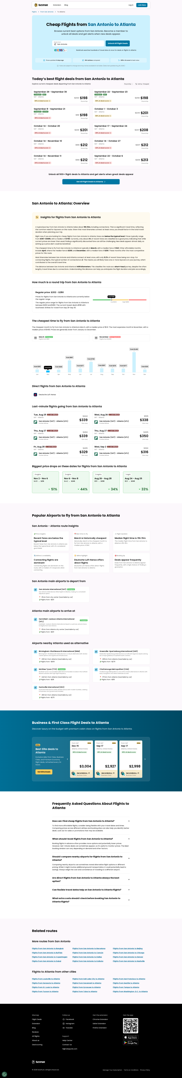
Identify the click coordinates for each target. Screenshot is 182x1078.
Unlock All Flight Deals (118, 43)
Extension (57, 5)
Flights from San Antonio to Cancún (87, 953)
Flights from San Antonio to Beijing (128, 948)
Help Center (67, 1040)
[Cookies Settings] (4, 1074)
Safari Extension (99, 1023)
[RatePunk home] (41, 5)
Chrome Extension (100, 1019)
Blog (66, 5)
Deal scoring (37, 1044)
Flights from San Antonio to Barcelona (88, 948)
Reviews (35, 1032)
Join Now (142, 5)
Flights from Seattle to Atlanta (126, 983)
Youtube (69, 1028)
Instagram (70, 1023)
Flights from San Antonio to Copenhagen (49, 957)
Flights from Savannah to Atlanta (86, 983)
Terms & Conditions (131, 1070)
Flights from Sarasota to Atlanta (46, 983)
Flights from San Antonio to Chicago (128, 953)
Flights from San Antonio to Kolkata (87, 961)
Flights (34, 12)
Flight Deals (37, 1019)
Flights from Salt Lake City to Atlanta (88, 979)
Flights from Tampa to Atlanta (126, 987)
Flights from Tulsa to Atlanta (84, 991)
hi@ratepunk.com (69, 1049)
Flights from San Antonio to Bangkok (48, 948)
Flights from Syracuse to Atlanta (86, 987)
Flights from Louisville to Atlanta (46, 979)
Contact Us (67, 1044)
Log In (131, 5)
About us (35, 1040)
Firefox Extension (100, 1028)
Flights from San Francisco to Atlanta (129, 979)
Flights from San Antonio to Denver (128, 957)
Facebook (70, 1019)
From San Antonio (47, 12)
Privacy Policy (145, 1070)
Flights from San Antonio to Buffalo (47, 953)
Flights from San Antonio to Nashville (129, 961)
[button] (128, 84)
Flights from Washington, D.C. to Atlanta (130, 991)
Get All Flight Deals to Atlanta (89, 181)
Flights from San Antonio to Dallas (87, 957)
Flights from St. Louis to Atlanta (45, 987)
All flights (35, 1036)
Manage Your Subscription (112, 1070)
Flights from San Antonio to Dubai (46, 961)
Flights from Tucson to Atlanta (45, 991)
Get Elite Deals (43, 772)
